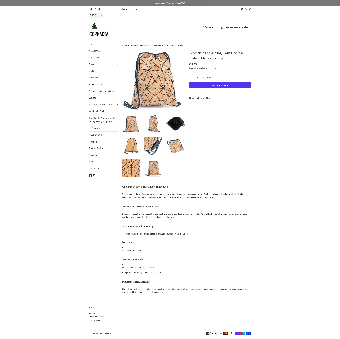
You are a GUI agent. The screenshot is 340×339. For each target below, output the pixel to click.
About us (93, 155)
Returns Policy (96, 148)
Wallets (103, 98)
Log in (124, 9)
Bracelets (93, 78)
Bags (103, 64)
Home (92, 44)
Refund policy (95, 320)
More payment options (204, 91)
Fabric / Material (96, 84)
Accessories (103, 51)
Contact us (94, 168)
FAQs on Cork (95, 135)
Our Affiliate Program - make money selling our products (102, 120)
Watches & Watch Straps (103, 104)
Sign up (133, 9)
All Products (94, 128)
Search (92, 313)
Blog (91, 162)
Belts (91, 71)
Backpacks (94, 57)
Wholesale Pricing (97, 111)
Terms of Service (96, 317)
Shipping (93, 141)
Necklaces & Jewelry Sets (101, 91)
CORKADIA (107, 333)
